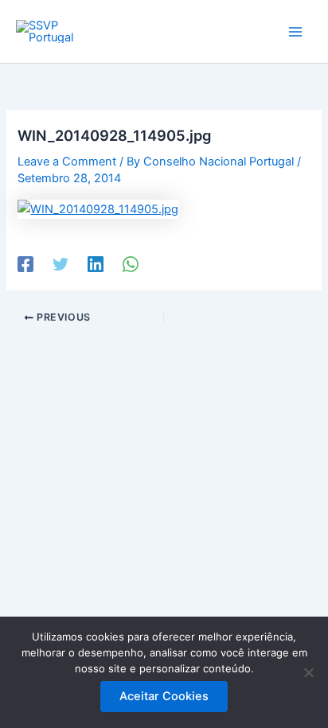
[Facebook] (25, 264)
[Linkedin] (95, 264)
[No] (308, 672)
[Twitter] (60, 264)
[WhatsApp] (131, 264)
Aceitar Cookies (164, 696)
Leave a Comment (67, 161)
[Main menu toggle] (295, 32)
